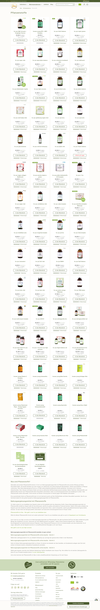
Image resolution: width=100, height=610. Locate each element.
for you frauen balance (80, 146)
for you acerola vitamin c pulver (40, 176)
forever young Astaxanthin (40, 376)
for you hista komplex (80, 232)
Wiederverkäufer (59, 598)
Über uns (57, 594)
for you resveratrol (20, 261)
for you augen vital (20, 204)
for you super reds (20, 60)
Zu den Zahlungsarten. (38, 552)
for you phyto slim (60, 146)
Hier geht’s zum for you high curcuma (21, 527)
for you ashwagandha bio (60, 319)
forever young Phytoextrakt (79, 435)
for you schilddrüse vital (40, 204)
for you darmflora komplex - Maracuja (80, 204)
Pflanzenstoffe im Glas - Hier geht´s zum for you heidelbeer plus (28, 512)
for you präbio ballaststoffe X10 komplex (59, 176)
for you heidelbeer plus (20, 232)
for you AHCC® (40, 319)
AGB (57, 577)
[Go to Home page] (14, 6)
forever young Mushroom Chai (60, 435)
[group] (20, 43)
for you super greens (79, 31)
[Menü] (98, 599)
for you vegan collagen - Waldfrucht (20, 176)
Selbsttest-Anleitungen (40, 591)
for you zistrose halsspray (40, 146)
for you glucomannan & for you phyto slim (79, 348)
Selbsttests (23, 4)
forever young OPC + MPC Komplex (40, 32)
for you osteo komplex (60, 204)
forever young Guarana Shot (40, 435)
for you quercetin (79, 117)
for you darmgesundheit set (79, 319)
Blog (52, 4)
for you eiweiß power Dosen (41, 579)
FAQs (36, 587)
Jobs (57, 584)
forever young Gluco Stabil (79, 405)
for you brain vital (20, 290)
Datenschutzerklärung (53, 605)
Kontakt (57, 586)
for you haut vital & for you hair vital (20, 348)
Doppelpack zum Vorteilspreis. (77, 515)
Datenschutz (58, 579)
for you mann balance (60, 31)
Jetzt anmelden (50, 567)
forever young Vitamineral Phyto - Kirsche (20, 436)
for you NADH (60, 261)
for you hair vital (40, 261)
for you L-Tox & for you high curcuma (40, 348)
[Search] (73, 4)
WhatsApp (37, 598)
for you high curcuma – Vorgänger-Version (20, 32)
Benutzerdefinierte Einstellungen (78, 607)
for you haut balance (79, 261)
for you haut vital (40, 290)
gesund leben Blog (39, 589)
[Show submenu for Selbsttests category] (26, 4)
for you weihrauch (80, 60)
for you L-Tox (79, 175)
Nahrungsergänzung (34, 4)
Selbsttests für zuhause (40, 575)
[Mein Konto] (84, 4)
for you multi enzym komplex (20, 319)
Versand (23, 36)
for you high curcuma (40, 89)
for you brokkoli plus (60, 89)
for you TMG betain (79, 290)
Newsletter (58, 588)
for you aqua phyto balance (40, 60)
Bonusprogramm (38, 596)
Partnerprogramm (59, 590)
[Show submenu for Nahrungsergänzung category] (41, 4)
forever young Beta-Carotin (60, 376)
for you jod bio (60, 232)
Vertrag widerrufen (18, 598)
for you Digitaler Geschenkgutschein (40, 465)
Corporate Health (59, 575)
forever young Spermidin (60, 405)
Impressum (13, 606)
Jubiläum (46, 4)
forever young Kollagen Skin (80, 376)
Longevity (37, 600)
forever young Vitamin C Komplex (20, 377)
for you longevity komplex (40, 232)
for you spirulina (59, 117)
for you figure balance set (60, 347)
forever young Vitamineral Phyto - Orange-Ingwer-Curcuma (20, 406)
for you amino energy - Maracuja (60, 291)
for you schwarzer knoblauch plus (60, 61)
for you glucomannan (20, 146)
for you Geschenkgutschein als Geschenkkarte (20, 465)
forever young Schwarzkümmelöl (40, 405)
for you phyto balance (80, 89)
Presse (57, 592)
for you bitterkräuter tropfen (20, 89)
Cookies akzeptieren (78, 603)
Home (21, 8)
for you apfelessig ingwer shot (40, 117)
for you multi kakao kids (20, 117)
